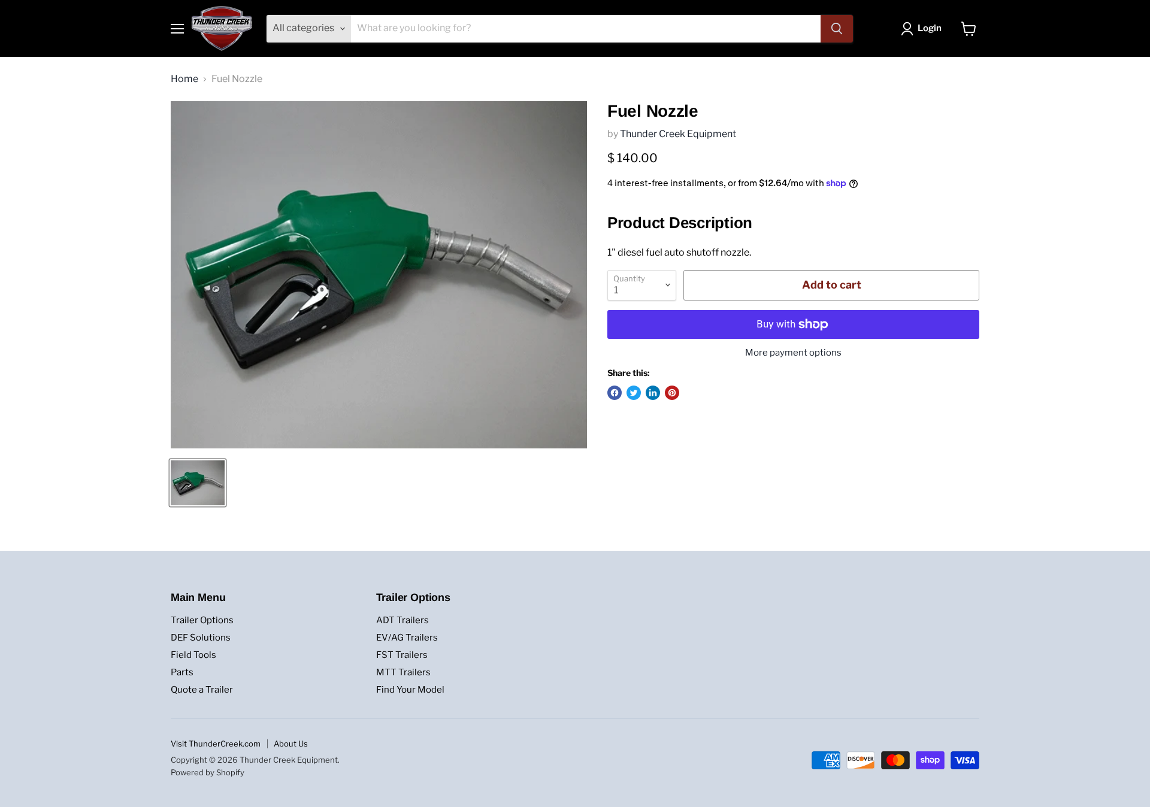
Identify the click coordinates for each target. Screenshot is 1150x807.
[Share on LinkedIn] (653, 393)
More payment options (793, 353)
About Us (291, 743)
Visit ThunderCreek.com (216, 743)
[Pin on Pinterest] (672, 393)
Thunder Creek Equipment (678, 133)
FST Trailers (402, 655)
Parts (182, 672)
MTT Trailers (403, 672)
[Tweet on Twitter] (634, 393)
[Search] (837, 29)
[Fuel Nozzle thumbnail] (198, 482)
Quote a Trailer (202, 689)
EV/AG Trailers (407, 637)
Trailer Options (202, 620)
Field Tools (193, 655)
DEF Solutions (201, 637)
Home (184, 79)
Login (930, 28)
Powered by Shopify (207, 772)
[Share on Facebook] (614, 393)
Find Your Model (410, 689)
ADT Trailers (402, 620)
